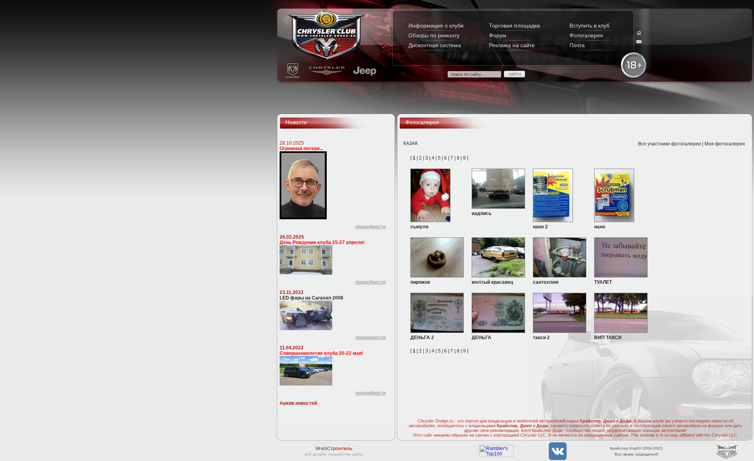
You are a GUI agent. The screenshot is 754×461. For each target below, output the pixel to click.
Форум (497, 35)
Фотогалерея (586, 35)
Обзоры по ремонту (433, 35)
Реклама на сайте (512, 45)
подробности (370, 227)
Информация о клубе (436, 25)
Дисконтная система (434, 45)
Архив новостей (298, 403)
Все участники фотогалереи (669, 144)
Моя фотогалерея (725, 144)
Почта (577, 45)
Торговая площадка (514, 25)
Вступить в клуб (589, 25)
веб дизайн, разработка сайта (334, 454)
